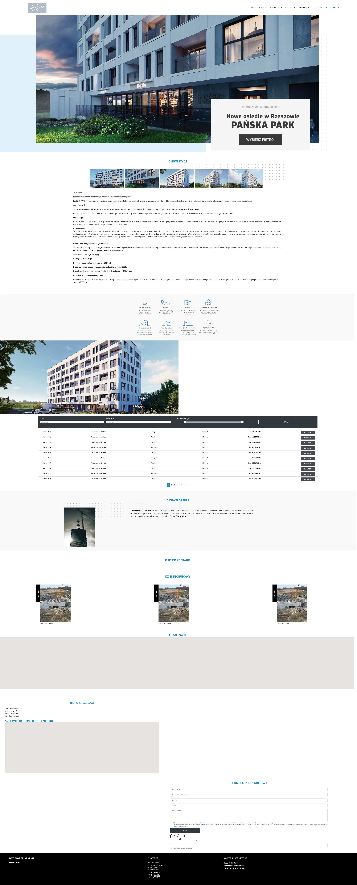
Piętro (42, 419)
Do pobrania (290, 7)
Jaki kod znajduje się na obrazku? (183, 841)
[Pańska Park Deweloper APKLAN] (107, 178)
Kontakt (320, 7)
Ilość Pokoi (110, 419)
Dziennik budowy (276, 7)
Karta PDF (307, 432)
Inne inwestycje (303, 7)
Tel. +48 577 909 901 (13, 721)
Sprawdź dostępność (259, 7)
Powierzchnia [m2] (183, 419)
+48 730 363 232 (46, 721)
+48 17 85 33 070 (30, 721)
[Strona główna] (37, 7)
